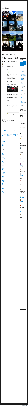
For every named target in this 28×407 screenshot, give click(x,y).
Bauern (8, 131)
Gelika (18, 133)
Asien (3, 131)
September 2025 (3, 159)
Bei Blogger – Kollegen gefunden (23, 75)
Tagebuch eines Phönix (22, 135)
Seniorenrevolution (22, 104)
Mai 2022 (3, 182)
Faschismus (14, 133)
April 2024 (3, 169)
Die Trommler (21, 165)
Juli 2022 (3, 181)
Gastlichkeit (22, 88)
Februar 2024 (3, 170)
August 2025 (3, 160)
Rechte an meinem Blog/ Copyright (19, 7)
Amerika (7, 130)
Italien (5, 134)
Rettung (6, 135)
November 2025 (3, 158)
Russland (8, 135)
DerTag (3, 133)
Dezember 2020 (3, 192)
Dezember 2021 (3, 185)
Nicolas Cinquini (21, 149)
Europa (11, 133)
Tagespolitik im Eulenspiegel (23, 102)
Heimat (21, 87)
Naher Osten (12, 134)
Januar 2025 (3, 164)
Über (6, 7)
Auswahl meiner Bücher (12, 7)
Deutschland (5, 133)
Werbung (21, 105)
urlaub (21, 90)
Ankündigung (22, 71)
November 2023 (3, 172)
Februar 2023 (3, 177)
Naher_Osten (16, 134)
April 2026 (3, 155)
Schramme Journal (21, 201)
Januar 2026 (3, 157)
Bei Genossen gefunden (23, 76)
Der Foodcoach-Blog (22, 197)
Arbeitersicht (15, 130)
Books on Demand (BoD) (23, 74)
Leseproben (22, 79)
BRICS (13, 131)
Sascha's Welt (21, 175)
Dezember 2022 (3, 178)
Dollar (7, 133)
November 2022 (3, 179)
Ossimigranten (22, 103)
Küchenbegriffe (22, 91)
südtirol (17, 135)
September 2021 (3, 187)
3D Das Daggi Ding (21, 216)
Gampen (17, 133)
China (17, 131)
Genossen (21, 85)
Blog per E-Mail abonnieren (22, 109)
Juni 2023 (3, 175)
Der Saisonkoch (4, 4)
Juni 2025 (3, 161)
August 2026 (3, 153)
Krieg (7, 134)
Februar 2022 (3, 184)
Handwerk (22, 89)
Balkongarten (22, 72)
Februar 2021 (3, 191)
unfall (5, 136)
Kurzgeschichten (22, 95)
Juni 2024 (3, 168)
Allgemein (2, 66)
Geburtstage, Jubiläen (22, 83)
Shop (2, 144)
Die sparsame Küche (22, 93)
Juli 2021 (3, 188)
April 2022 (3, 183)
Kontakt (9, 7)
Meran (10, 134)
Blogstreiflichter (22, 78)
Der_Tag (21, 81)
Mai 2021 (3, 189)
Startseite (3, 7)
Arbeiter (11, 130)
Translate (24, 56)
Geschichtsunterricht (22, 86)
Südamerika (14, 135)
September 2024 (3, 166)
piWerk (20, 211)
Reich (5, 135)
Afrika (5, 130)
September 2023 (3, 173)
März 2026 (3, 156)
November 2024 (3, 165)
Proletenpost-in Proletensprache (5, 8)
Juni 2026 (3, 154)
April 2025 (3, 162)
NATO (3, 135)
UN (3, 136)
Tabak (21, 101)
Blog (5, 7)
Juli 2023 (3, 174)
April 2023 (3, 176)
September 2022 (3, 180)
